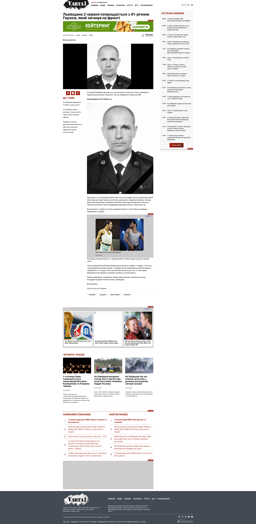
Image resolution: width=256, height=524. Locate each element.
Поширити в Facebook (68, 93)
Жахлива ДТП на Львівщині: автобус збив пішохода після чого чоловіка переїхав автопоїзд (132, 438)
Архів (143, 522)
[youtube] (189, 517)
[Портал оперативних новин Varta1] (76, 5)
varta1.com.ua (140, 507)
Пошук (189, 5)
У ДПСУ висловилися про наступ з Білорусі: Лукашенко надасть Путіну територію (87, 454)
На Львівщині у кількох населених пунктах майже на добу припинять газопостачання (179, 128)
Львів (102, 5)
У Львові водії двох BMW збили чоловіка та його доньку (87, 421)
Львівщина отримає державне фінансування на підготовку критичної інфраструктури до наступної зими (72, 127)
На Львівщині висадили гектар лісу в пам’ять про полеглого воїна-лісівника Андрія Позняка (108, 380)
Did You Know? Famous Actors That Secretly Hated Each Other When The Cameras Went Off (138, 343)
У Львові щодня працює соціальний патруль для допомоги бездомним (179, 137)
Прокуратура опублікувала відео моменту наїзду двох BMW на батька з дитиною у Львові (86, 429)
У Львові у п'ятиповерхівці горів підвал (178, 81)
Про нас (66, 522)
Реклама (108, 26)
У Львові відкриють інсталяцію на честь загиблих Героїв (178, 97)
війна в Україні (115, 294)
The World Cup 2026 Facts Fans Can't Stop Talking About (78, 342)
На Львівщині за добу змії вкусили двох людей (179, 104)
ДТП (136, 5)
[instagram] (186, 517)
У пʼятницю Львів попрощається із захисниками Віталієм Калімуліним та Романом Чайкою (76, 381)
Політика (120, 5)
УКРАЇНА (84, 35)
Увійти (183, 5)
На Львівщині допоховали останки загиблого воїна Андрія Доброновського (179, 89)
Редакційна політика (106, 522)
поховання (127, 294)
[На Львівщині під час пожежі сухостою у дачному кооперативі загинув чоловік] (139, 365)
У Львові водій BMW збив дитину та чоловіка (130, 421)
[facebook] (179, 517)
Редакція (75, 522)
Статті (130, 5)
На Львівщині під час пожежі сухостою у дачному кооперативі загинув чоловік (136, 380)
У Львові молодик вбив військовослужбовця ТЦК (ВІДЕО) (179, 20)
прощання (103, 294)
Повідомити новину (185, 5)
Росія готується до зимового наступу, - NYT (87, 436)
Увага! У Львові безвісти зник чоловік (177, 111)
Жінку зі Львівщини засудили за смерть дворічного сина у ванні (178, 43)
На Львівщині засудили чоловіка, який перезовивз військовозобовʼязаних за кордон (178, 50)
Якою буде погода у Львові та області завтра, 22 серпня (177, 74)
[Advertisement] (108, 475)
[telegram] (192, 517)
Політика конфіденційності (128, 522)
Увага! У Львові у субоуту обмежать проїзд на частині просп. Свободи (176, 66)
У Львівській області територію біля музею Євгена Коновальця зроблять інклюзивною (178, 119)
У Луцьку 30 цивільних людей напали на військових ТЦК (177, 36)
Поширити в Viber (78, 93)
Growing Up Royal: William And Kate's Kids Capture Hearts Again (106, 342)
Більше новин (176, 145)
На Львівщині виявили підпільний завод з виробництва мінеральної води (132, 447)
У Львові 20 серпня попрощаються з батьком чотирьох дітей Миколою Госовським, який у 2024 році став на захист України (84, 445)
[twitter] (182, 517)
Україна (110, 5)
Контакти (84, 522)
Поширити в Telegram (73, 93)
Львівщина (92, 294)
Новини (94, 5)
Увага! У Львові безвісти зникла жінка (178, 58)
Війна (91, 35)
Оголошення (146, 5)
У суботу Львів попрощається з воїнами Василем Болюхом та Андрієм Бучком (178, 28)
